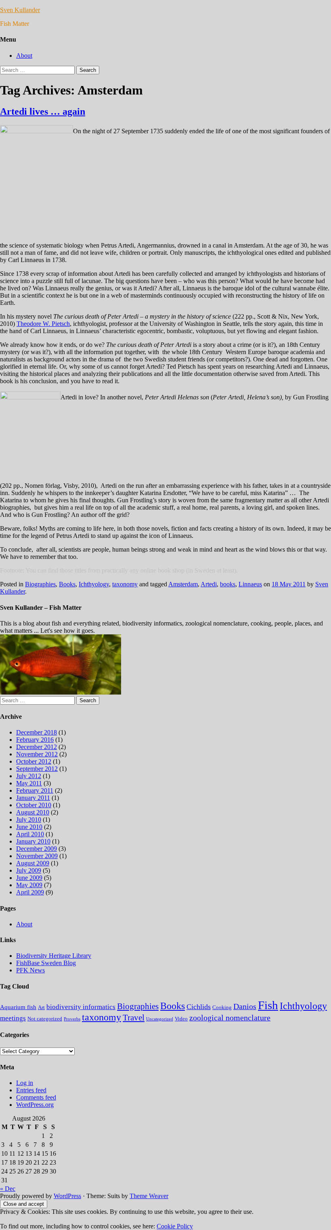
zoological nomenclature (229, 1017)
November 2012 (37, 754)
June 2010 (29, 826)
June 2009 (29, 877)
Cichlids (198, 1007)
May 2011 (29, 783)
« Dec (7, 1188)
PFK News (30, 970)
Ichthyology (94, 584)
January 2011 (33, 797)
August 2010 (32, 812)
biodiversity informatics (80, 1007)
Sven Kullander (20, 9)
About (24, 55)
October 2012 (33, 761)
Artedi (209, 584)
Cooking (222, 1007)
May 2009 (29, 885)
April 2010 (30, 834)
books (227, 584)
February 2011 (34, 790)
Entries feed (31, 1090)
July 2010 (28, 819)
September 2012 (37, 768)
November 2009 (37, 855)
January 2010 (33, 841)
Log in (24, 1082)
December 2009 (36, 848)
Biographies (40, 584)
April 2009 (30, 892)
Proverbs (72, 1019)
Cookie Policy (175, 1226)
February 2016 (35, 739)
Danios (244, 1006)
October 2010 (33, 805)
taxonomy (125, 584)
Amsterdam (183, 584)
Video (181, 1019)
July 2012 (28, 775)
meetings (13, 1018)
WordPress (67, 1195)
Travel (134, 1017)
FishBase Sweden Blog (46, 962)
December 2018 (36, 732)
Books (67, 584)
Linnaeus (250, 584)
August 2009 (32, 863)
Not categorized (44, 1019)
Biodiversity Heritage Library (53, 955)
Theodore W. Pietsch (43, 323)
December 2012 (36, 746)
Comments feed (36, 1097)
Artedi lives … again (42, 111)
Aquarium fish (18, 1006)
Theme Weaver (149, 1195)
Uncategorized (159, 1019)
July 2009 (28, 870)
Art (41, 1007)
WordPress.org (35, 1104)
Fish (268, 1005)
